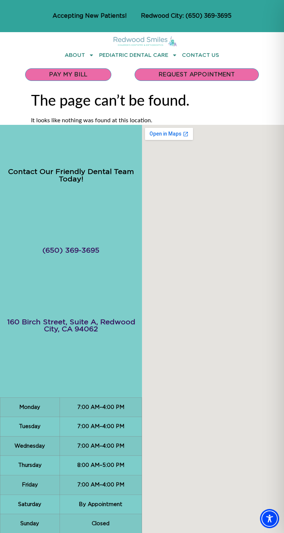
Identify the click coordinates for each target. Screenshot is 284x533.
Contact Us (200, 55)
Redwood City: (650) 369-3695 (186, 16)
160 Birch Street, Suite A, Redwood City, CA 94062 (71, 325)
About (75, 55)
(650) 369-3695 (71, 250)
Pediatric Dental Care (133, 55)
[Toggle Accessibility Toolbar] (269, 518)
